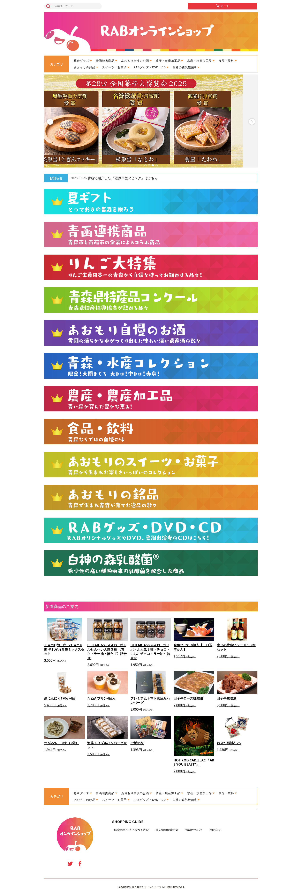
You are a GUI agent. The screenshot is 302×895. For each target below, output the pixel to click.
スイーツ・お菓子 (114, 67)
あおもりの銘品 (84, 67)
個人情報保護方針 (167, 830)
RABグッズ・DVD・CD (150, 67)
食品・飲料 (226, 61)
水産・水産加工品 (199, 61)
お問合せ (215, 830)
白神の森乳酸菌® (185, 67)
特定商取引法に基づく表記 (131, 830)
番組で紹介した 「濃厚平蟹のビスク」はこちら (123, 178)
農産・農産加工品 (168, 61)
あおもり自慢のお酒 (135, 61)
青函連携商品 (105, 61)
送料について (194, 830)
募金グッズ (81, 61)
